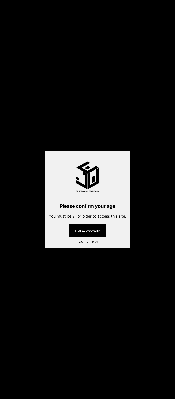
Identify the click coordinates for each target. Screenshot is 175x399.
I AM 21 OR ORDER (87, 230)
